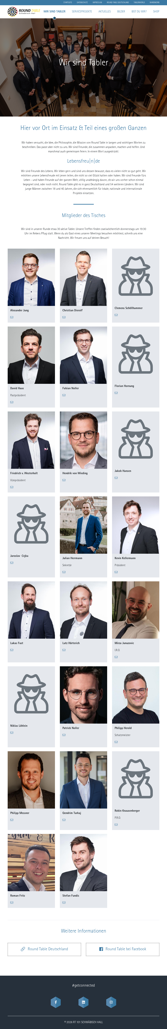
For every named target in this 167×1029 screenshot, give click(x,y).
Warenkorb (154, 3)
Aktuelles (105, 11)
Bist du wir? (139, 11)
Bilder (121, 11)
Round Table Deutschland (118, 3)
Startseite (67, 3)
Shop (156, 11)
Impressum (97, 3)
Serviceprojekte (82, 11)
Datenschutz (82, 3)
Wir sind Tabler (54, 11)
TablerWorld (139, 3)
